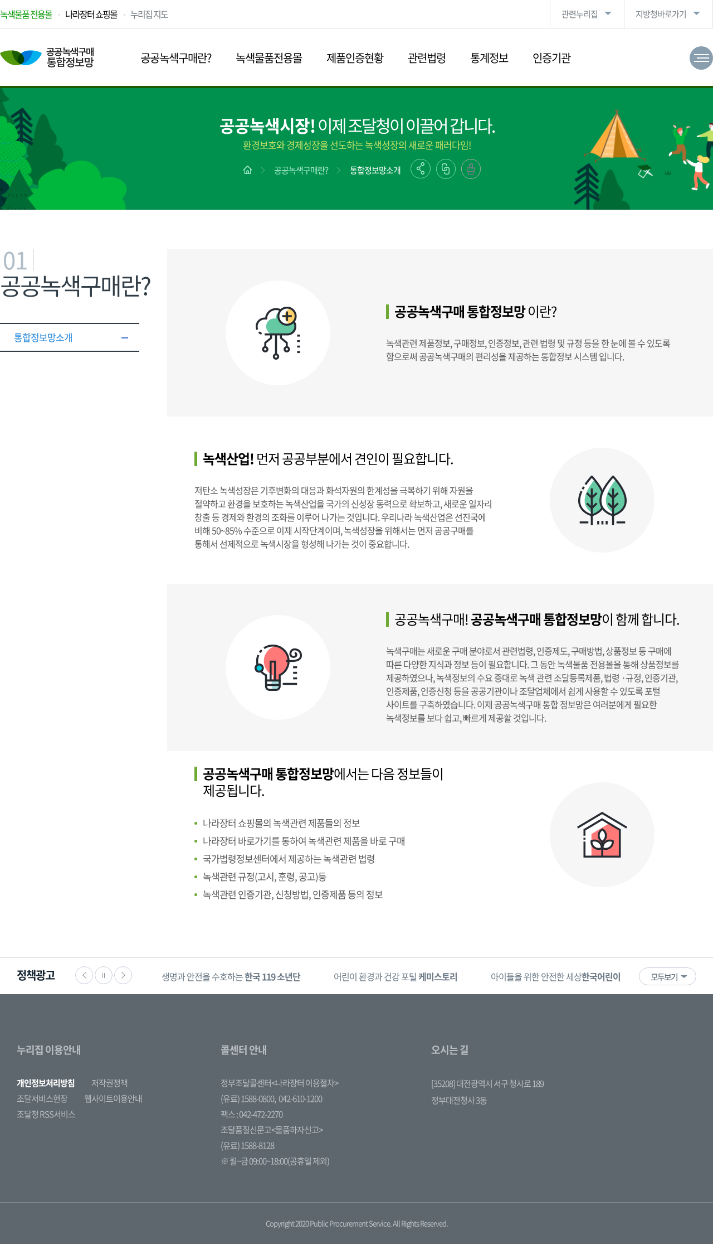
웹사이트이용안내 (113, 1098)
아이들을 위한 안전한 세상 (571, 976)
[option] (231, 976)
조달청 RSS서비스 (46, 1114)
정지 (104, 975)
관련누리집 (579, 14)
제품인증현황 (354, 58)
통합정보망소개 (375, 170)
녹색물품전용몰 (269, 58)
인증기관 (551, 58)
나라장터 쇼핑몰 (91, 14)
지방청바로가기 (661, 14)
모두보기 (664, 977)
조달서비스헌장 (42, 1098)
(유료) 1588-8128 (247, 1145)
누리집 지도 (149, 14)
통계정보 (489, 58)
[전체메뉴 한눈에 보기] (701, 58)
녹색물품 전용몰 (26, 14)
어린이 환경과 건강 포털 (395, 976)
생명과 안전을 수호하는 (231, 976)
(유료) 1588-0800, (248, 1098)
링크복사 (446, 169)
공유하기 (421, 168)
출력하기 (471, 169)
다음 (123, 975)
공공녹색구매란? (175, 58)
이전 (84, 975)
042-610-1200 (300, 1098)
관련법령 (427, 58)
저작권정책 (109, 1083)
